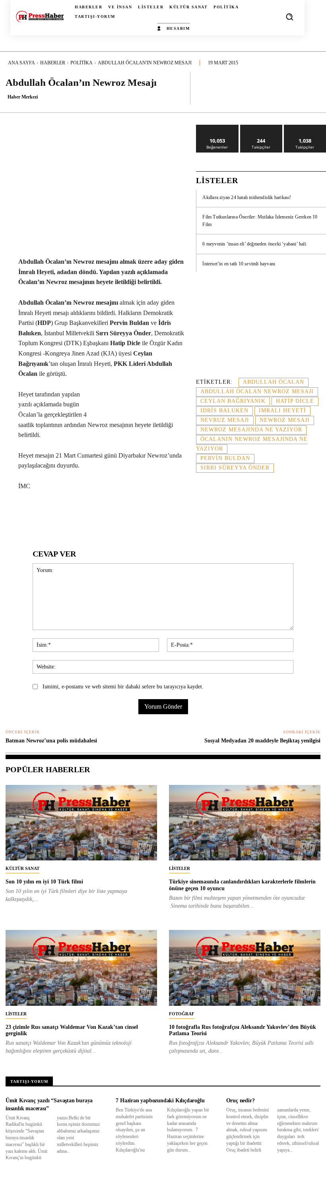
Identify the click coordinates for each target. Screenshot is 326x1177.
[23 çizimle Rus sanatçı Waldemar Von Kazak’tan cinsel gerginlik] (81, 968)
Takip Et (261, 128)
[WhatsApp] (93, 516)
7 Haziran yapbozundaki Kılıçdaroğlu (160, 1101)
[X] (74, 516)
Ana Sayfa (21, 63)
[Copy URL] (202, 516)
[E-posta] (147, 516)
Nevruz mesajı (224, 420)
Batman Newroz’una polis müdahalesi (51, 741)
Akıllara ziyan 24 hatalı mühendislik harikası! (246, 197)
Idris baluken (224, 411)
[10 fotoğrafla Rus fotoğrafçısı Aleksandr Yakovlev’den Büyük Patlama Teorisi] (244, 968)
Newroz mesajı (285, 420)
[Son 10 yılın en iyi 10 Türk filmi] (81, 823)
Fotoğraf (181, 1013)
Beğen (217, 128)
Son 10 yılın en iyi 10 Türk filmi (44, 882)
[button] (289, 16)
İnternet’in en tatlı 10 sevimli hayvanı (238, 264)
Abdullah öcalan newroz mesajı (257, 391)
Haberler (52, 63)
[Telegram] (166, 516)
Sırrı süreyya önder (235, 468)
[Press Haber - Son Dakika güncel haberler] (40, 17)
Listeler (179, 868)
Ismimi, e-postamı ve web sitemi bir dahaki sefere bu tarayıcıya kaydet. (123, 687)
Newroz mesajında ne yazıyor (251, 430)
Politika (81, 63)
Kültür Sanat (22, 868)
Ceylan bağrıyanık (233, 401)
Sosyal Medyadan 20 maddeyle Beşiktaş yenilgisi (262, 741)
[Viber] (184, 516)
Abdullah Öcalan (273, 382)
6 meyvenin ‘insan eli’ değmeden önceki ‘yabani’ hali (254, 244)
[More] (312, 88)
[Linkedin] (111, 516)
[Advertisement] (261, 329)
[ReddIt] (129, 516)
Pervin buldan (225, 458)
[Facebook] (56, 516)
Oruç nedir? (240, 1101)
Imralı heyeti (282, 411)
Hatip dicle (295, 401)
